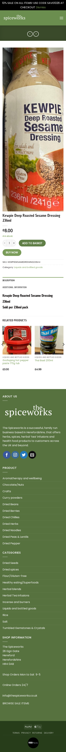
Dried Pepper (11, 543)
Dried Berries (11, 511)
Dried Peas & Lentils (15, 537)
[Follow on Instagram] (15, 455)
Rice (5, 615)
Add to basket (32, 243)
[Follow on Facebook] (7, 455)
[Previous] (3, 351)
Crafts (7, 491)
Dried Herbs (10, 524)
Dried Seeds (10, 563)
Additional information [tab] (15, 287)
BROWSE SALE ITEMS (16, 703)
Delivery (49, 732)
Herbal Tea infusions (16, 595)
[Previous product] (36, 34)
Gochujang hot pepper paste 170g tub (16, 362)
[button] (61, 18)
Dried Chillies (11, 517)
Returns (37, 732)
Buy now (12, 252)
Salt (5, 622)
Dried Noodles (12, 530)
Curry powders (12, 498)
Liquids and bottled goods (28, 267)
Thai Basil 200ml (44, 360)
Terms (16, 732)
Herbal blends (12, 589)
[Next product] (29, 34)
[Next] (63, 351)
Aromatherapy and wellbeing (22, 478)
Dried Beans (10, 504)
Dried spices (11, 569)
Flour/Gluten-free (15, 576)
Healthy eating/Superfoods (21, 582)
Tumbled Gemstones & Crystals (24, 628)
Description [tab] (9, 280)
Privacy (26, 732)
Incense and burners (16, 602)
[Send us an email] (32, 455)
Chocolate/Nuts (13, 485)
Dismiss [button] (41, 7)
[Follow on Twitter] (24, 455)
